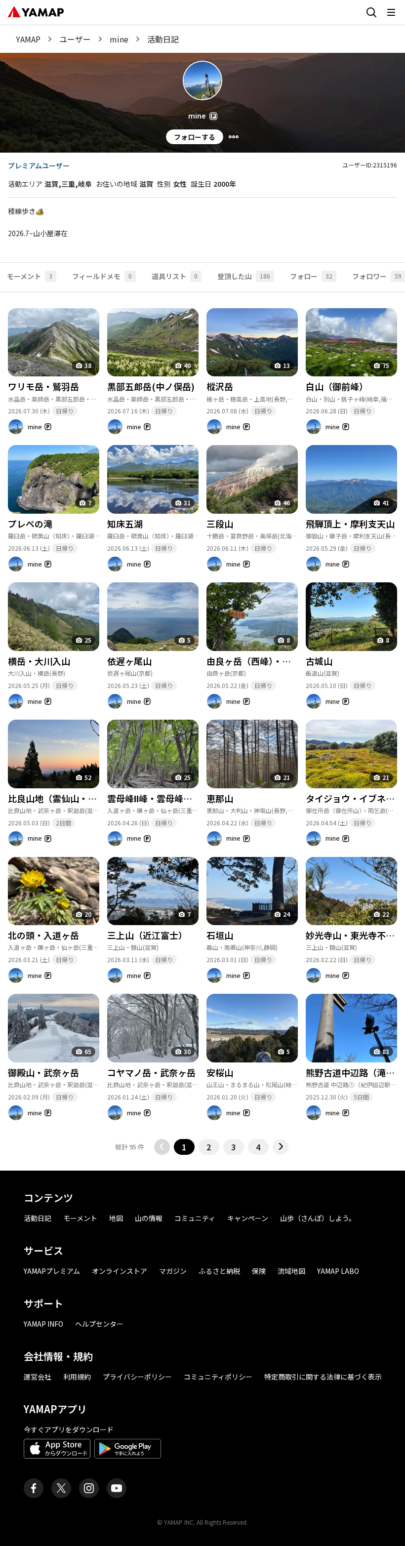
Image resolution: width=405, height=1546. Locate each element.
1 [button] (184, 1147)
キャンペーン (247, 1218)
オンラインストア (119, 1271)
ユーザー (75, 39)
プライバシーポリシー (137, 1377)
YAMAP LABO (338, 1271)
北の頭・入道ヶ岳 (43, 935)
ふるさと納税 (219, 1271)
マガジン (173, 1271)
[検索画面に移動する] (371, 12)
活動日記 (37, 1218)
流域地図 (291, 1271)
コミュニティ (194, 1218)
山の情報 (148, 1218)
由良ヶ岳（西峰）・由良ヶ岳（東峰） (279, 660)
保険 (259, 1271)
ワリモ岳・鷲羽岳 (43, 386)
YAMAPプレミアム (52, 1271)
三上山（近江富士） (147, 935)
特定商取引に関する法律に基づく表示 (323, 1377)
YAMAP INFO (43, 1324)
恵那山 (219, 798)
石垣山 (219, 935)
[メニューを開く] (391, 12)
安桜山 (219, 1072)
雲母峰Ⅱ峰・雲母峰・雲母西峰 (167, 798)
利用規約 (77, 1377)
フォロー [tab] (311, 276)
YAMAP (28, 39)
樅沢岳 (219, 386)
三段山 (219, 523)
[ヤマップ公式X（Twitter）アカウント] (61, 1488)
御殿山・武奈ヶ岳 (43, 1072)
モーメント (80, 1218)
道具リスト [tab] (175, 276)
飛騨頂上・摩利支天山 (350, 523)
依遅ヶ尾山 (129, 660)
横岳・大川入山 (39, 660)
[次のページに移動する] (280, 1147)
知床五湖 (125, 523)
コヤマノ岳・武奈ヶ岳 (151, 1072)
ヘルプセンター (99, 1324)
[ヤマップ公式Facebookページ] (33, 1488)
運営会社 (37, 1377)
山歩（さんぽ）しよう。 (318, 1218)
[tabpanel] (202, 723)
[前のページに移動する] (162, 1147)
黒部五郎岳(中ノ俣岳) (151, 386)
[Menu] (234, 137)
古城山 (319, 660)
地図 (116, 1218)
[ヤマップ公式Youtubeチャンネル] (116, 1488)
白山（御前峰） (337, 386)
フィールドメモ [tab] (102, 276)
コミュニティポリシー (218, 1377)
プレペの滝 (30, 523)
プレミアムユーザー (39, 165)
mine (119, 39)
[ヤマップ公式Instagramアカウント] (89, 1488)
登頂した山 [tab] (243, 276)
